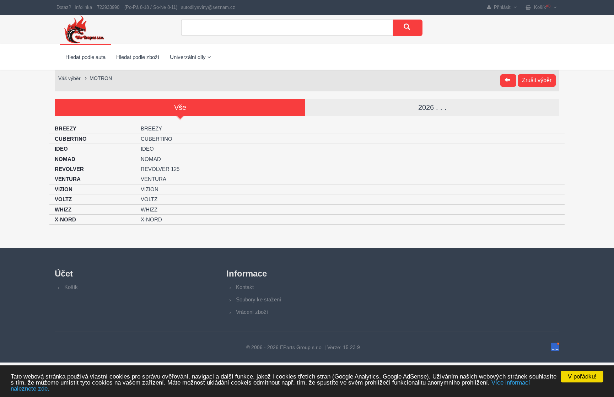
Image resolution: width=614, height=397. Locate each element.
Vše (180, 107)
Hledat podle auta (85, 57)
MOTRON (101, 78)
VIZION (149, 189)
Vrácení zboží (252, 312)
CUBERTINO (156, 139)
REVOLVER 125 (160, 169)
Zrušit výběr (536, 80)
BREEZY (151, 128)
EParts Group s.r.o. (301, 347)
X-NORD (151, 219)
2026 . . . (432, 107)
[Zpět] (508, 80)
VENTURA (153, 179)
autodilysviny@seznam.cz (208, 7)
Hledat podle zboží (137, 57)
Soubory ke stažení (258, 299)
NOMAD (151, 159)
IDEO (147, 149)
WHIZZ (149, 209)
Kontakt (245, 287)
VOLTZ (149, 199)
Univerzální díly (188, 57)
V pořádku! (582, 376)
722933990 (108, 7)
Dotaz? (63, 7)
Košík (71, 287)
